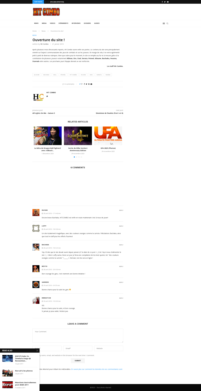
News (36, 23)
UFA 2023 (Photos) (108, 148)
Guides (96, 23)
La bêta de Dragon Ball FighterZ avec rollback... (47, 149)
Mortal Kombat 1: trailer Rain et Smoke (66, 2)
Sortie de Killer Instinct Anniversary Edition (77, 149)
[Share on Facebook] (84, 84)
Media (44, 23)
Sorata (99, 75)
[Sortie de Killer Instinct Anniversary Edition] (78, 136)
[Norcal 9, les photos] (7, 373)
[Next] (48, 2)
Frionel (63, 75)
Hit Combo (44, 44)
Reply (121, 210)
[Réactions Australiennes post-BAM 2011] (7, 384)
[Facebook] (162, 2)
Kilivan (83, 75)
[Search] (167, 23)
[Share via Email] (91, 84)
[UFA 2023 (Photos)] (108, 136)
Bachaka (46, 75)
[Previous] (46, 2)
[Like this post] (81, 84)
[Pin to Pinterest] (89, 84)
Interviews (76, 23)
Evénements (63, 23)
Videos (52, 23)
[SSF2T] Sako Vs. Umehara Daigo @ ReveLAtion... (23, 358)
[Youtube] (168, 2)
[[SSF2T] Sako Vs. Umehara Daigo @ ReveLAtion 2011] (7, 358)
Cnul (55, 75)
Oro (91, 75)
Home (34, 31)
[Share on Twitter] (86, 84)
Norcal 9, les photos (24, 371)
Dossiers (87, 23)
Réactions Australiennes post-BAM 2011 (25, 383)
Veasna (108, 75)
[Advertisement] (77, 188)
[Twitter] (165, 2)
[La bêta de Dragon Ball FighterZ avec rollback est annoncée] (48, 136)
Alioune (36, 75)
